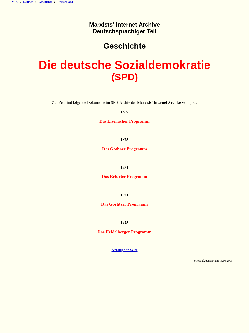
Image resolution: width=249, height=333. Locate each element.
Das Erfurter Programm (124, 176)
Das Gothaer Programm (124, 149)
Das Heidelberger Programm (124, 231)
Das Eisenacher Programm (124, 121)
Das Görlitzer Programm (124, 204)
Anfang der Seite (125, 249)
